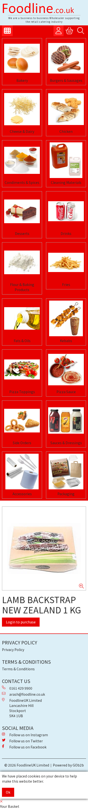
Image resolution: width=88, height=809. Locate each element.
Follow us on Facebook (27, 747)
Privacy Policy (13, 649)
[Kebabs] (66, 318)
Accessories (22, 493)
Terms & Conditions (18, 668)
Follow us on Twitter (26, 740)
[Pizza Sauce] (66, 369)
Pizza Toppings (22, 391)
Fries (66, 284)
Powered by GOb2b (68, 765)
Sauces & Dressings (66, 442)
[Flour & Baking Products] (22, 262)
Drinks (66, 233)
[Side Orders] (22, 420)
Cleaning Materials (66, 182)
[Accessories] (22, 471)
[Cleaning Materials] (66, 160)
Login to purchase (21, 622)
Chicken (66, 131)
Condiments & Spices (22, 182)
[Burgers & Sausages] (66, 58)
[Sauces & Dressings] (66, 420)
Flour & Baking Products (22, 287)
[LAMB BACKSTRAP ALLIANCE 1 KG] (44, 548)
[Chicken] (66, 109)
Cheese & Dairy (22, 131)
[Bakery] (22, 58)
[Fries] (66, 262)
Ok (8, 792)
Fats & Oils (22, 340)
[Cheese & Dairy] (22, 109)
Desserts (22, 233)
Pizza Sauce (66, 391)
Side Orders (22, 442)
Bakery (22, 80)
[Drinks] (66, 211)
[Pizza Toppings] (22, 369)
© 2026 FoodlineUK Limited (26, 765)
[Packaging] (66, 471)
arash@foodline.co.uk (27, 694)
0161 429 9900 (20, 688)
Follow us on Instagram (28, 734)
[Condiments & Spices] (22, 160)
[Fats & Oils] (22, 318)
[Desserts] (22, 211)
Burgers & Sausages (66, 80)
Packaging (66, 493)
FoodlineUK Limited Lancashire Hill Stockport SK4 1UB (25, 708)
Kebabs (66, 340)
